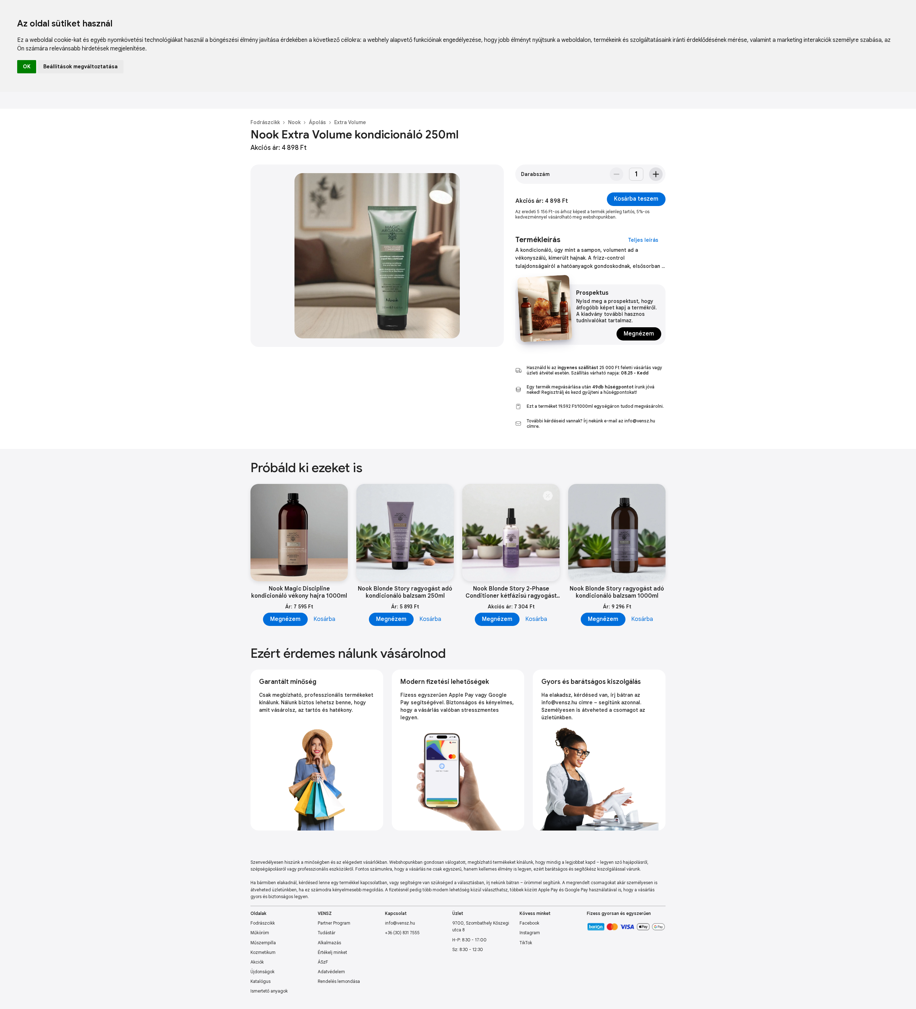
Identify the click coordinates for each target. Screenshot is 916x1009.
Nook (294, 122)
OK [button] (26, 66)
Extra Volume (350, 122)
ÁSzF (323, 962)
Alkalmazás (329, 942)
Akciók (257, 962)
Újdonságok (262, 971)
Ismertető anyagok (269, 991)
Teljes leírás (643, 240)
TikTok (526, 942)
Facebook (529, 923)
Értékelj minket (332, 952)
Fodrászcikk (265, 122)
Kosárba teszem (636, 198)
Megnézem (639, 333)
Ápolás (317, 122)
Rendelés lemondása (339, 981)
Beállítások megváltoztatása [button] (80, 66)
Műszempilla (263, 942)
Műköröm (259, 932)
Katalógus (260, 981)
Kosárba (324, 619)
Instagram (530, 932)
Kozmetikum (263, 952)
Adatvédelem (331, 971)
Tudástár (326, 932)
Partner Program (334, 923)
